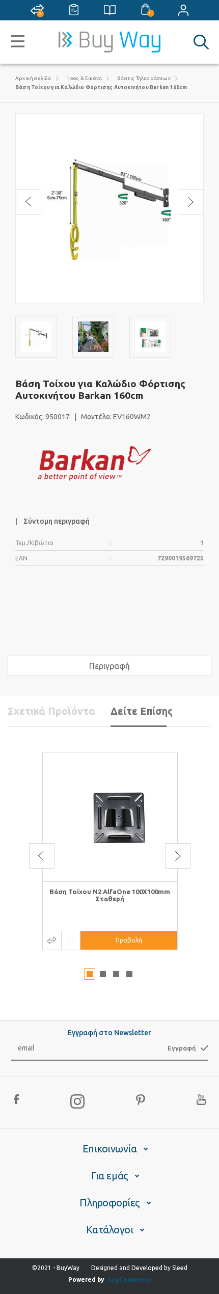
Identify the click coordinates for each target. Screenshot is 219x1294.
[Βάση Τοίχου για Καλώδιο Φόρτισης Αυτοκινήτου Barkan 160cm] (36, 337)
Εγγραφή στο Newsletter (109, 1033)
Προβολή (129, 940)
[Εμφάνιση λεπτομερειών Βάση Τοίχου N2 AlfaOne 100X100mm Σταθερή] (110, 817)
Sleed (179, 1267)
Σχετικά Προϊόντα (51, 711)
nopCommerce (129, 1279)
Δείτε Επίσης (142, 711)
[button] (89, 974)
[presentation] (28, 201)
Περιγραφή (109, 665)
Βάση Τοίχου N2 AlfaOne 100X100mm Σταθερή (109, 895)
